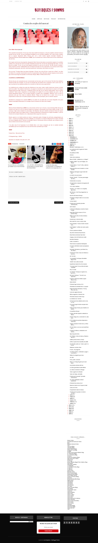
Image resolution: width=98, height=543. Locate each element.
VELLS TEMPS (78, 94)
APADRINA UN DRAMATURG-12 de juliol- (79, 286)
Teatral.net (69, 491)
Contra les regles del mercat (76, 292)
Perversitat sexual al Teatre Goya (77, 296)
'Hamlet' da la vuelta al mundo (76, 261)
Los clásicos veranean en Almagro (77, 369)
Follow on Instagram (73, 72)
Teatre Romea (70, 501)
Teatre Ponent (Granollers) (73, 500)
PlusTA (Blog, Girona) (72, 475)
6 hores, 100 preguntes (75, 349)
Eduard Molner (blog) (72, 448)
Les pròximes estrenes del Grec (76, 365)
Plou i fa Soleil (73, 269)
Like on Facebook (72, 66)
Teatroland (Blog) (71, 505)
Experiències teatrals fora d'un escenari (78, 264)
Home (10, 1)
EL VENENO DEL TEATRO (75, 298)
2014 (70, 134)
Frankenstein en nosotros (75, 180)
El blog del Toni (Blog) (72, 450)
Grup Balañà (70, 463)
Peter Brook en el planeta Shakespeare (78, 243)
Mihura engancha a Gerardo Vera (77, 294)
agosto (72, 144)
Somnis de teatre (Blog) (72, 487)
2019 (70, 125)
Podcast (53, 19)
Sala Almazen (70, 481)
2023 (70, 118)
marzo (72, 400)
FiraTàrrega (69, 460)
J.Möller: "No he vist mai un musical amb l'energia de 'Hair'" (82, 108)
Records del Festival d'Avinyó (76, 195)
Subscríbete (48, 531)
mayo (71, 396)
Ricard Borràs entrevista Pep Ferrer (77, 234)
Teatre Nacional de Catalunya (73, 498)
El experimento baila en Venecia (77, 389)
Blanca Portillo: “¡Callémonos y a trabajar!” (79, 159)
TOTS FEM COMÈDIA (74, 186)
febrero (72, 401)
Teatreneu (69, 504)
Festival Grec (70, 459)
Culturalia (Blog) (70, 447)
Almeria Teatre (70, 440)
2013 (70, 135)
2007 (70, 413)
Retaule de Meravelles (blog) (73, 479)
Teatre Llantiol (70, 495)
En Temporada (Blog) (72, 453)
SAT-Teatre (69, 486)
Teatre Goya (70, 493)
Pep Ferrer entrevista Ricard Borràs (77, 232)
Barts (68, 442)
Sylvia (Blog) (70, 488)
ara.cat (20, 49)
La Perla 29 (69, 468)
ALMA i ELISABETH (74, 241)
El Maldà (69, 451)
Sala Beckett (70, 482)
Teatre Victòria (70, 503)
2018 (70, 127)
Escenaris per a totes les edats (76, 219)
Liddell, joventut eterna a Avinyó (77, 339)
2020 (70, 123)
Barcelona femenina (74, 239)
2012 (70, 405)
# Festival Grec (15, 143)
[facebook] (83, 1)
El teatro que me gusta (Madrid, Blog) (75, 452)
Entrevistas (61, 19)
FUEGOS (72, 155)
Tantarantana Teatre (71, 489)
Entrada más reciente (13, 202)
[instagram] (88, 1)
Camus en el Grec (73, 387)
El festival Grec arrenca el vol (76, 383)
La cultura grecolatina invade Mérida (78, 367)
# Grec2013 (22, 143)
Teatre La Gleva (70, 494)
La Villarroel (69, 469)
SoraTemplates (47, 540)
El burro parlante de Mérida (76, 230)
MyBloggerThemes (55, 540)
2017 (70, 128)
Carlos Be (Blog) (70, 446)
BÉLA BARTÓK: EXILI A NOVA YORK (78, 221)
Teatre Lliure (70, 497)
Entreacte (69, 456)
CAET (68, 445)
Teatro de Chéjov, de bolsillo (76, 374)
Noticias (46, 19)
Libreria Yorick (70, 470)
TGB (68, 509)
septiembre (73, 142)
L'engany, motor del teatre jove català (78, 237)
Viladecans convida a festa (75, 347)
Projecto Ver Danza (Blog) (73, 476)
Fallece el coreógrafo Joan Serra (77, 355)
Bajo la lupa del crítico (74, 333)
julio (71, 145)
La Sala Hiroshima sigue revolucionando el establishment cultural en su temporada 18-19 (54, 166)
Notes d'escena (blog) (72, 473)
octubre (72, 140)
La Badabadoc (70, 465)
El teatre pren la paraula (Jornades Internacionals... (77, 204)
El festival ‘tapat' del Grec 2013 (76, 284)
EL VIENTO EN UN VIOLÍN (75, 175)
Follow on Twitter (73, 63)
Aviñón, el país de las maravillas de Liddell (79, 341)
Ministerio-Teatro (71, 471)
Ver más (86, 54)
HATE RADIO (73, 206)
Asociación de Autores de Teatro (74, 441)
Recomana (69, 477)
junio (71, 394)
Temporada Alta (70, 507)
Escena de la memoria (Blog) (73, 457)
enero (71, 403)
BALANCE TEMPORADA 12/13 (77, 147)
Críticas (39, 19)
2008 (70, 412)
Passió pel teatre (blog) (72, 474)
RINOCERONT (73, 282)
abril (71, 398)
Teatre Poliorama (71, 499)
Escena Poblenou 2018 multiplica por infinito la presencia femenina (16, 165)
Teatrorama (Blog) (71, 506)
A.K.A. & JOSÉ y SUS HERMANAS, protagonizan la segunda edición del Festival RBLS (35, 166)
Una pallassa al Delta (74, 152)
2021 (70, 122)
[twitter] (86, 1)
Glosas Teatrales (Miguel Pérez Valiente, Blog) (77, 462)
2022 (70, 120)
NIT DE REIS (73, 256)
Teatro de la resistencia (75, 157)
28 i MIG (72, 357)
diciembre (72, 137)
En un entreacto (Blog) (72, 454)
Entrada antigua (58, 202)
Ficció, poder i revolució (75, 359)
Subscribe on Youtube (73, 69)
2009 (70, 410)
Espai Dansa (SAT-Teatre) (72, 458)
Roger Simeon (70, 480)
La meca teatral (73, 201)
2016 (70, 130)
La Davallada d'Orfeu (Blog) (73, 467)
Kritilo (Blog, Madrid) (71, 464)
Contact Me (18, 1)
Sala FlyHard (70, 483)
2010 (70, 408)
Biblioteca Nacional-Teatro (73, 444)
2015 (70, 132)
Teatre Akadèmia (71, 492)
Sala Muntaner (70, 485)
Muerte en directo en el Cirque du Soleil (78, 385)
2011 (70, 406)
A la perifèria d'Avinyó (74, 311)
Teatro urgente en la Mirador (76, 371)
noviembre (73, 138)
